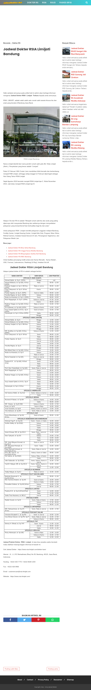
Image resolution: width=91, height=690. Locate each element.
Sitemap (70, 680)
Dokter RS (32, 3)
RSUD (53, 3)
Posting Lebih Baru (11, 669)
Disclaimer (58, 680)
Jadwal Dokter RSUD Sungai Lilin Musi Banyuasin (79, 51)
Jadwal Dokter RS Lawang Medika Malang (77, 145)
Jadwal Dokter (52, 687)
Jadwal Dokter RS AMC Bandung (19, 256)
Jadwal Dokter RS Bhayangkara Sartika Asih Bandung (27, 254)
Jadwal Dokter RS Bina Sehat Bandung (21, 248)
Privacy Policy (43, 680)
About (19, 680)
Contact (30, 680)
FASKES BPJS (65, 3)
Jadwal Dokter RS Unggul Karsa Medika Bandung (25, 251)
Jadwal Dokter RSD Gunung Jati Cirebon (78, 75)
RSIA (44, 3)
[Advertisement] (45, 23)
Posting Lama (53, 669)
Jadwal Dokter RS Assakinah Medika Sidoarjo (78, 98)
